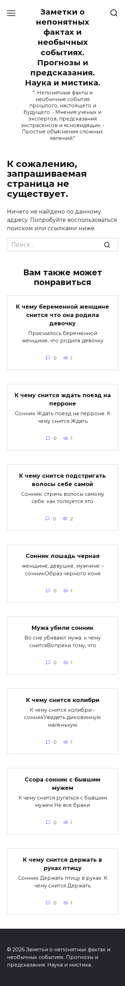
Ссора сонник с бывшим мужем (62, 783)
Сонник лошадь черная (63, 556)
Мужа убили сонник (62, 628)
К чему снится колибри (62, 699)
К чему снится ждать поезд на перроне (63, 399)
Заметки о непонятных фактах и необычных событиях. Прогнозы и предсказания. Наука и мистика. (62, 47)
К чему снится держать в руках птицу (62, 864)
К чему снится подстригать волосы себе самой (62, 479)
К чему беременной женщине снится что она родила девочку (62, 314)
